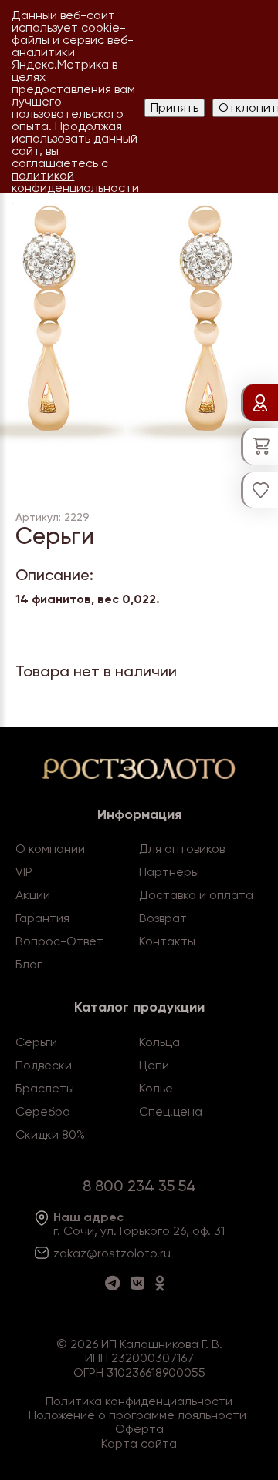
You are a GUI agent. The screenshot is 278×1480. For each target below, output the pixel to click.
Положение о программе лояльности (137, 1415)
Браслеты (44, 1088)
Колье (156, 1088)
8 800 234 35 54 (139, 1185)
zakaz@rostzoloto (105, 1253)
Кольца (159, 1042)
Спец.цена (170, 1111)
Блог (28, 964)
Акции (32, 895)
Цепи (154, 1065)
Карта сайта (139, 1443)
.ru (164, 1253)
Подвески (43, 1065)
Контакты (167, 941)
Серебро (42, 1111)
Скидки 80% (50, 1134)
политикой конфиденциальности (75, 181)
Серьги (36, 1042)
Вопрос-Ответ (59, 941)
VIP (23, 871)
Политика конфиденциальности (139, 1401)
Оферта (139, 1428)
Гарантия (42, 918)
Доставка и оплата (196, 895)
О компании (50, 848)
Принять (174, 107)
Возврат (163, 918)
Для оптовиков (182, 848)
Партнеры (169, 871)
